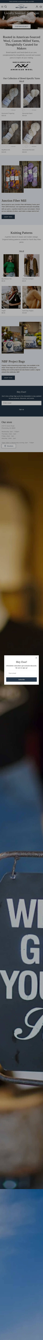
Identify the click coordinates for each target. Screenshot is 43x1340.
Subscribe (21, 679)
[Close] (36, 658)
